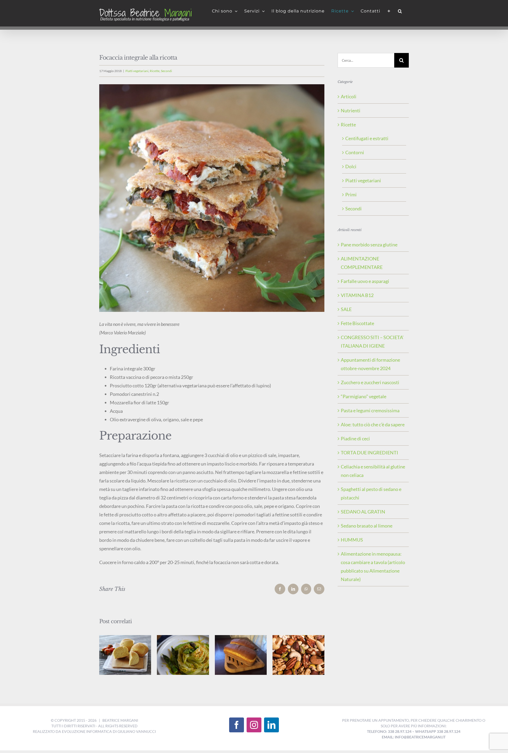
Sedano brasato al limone (366, 526)
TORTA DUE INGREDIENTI (369, 452)
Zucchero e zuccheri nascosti (370, 382)
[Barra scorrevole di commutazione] (389, 11)
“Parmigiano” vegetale (363, 396)
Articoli (348, 96)
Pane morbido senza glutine (369, 244)
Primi (351, 194)
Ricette (155, 71)
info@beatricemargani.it (420, 737)
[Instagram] (254, 724)
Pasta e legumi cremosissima (370, 410)
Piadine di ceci (355, 438)
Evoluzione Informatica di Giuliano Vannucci (109, 731)
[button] (400, 11)
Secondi (166, 71)
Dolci (350, 166)
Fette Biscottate (357, 323)
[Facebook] (236, 724)
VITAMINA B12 (357, 295)
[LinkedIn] (271, 724)
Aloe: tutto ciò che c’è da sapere (373, 424)
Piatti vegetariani (136, 71)
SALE (346, 309)
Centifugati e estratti (366, 138)
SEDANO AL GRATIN (363, 512)
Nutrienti (350, 110)
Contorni (354, 152)
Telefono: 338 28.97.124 (389, 731)
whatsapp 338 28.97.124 (437, 731)
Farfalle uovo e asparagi (365, 281)
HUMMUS (352, 540)
